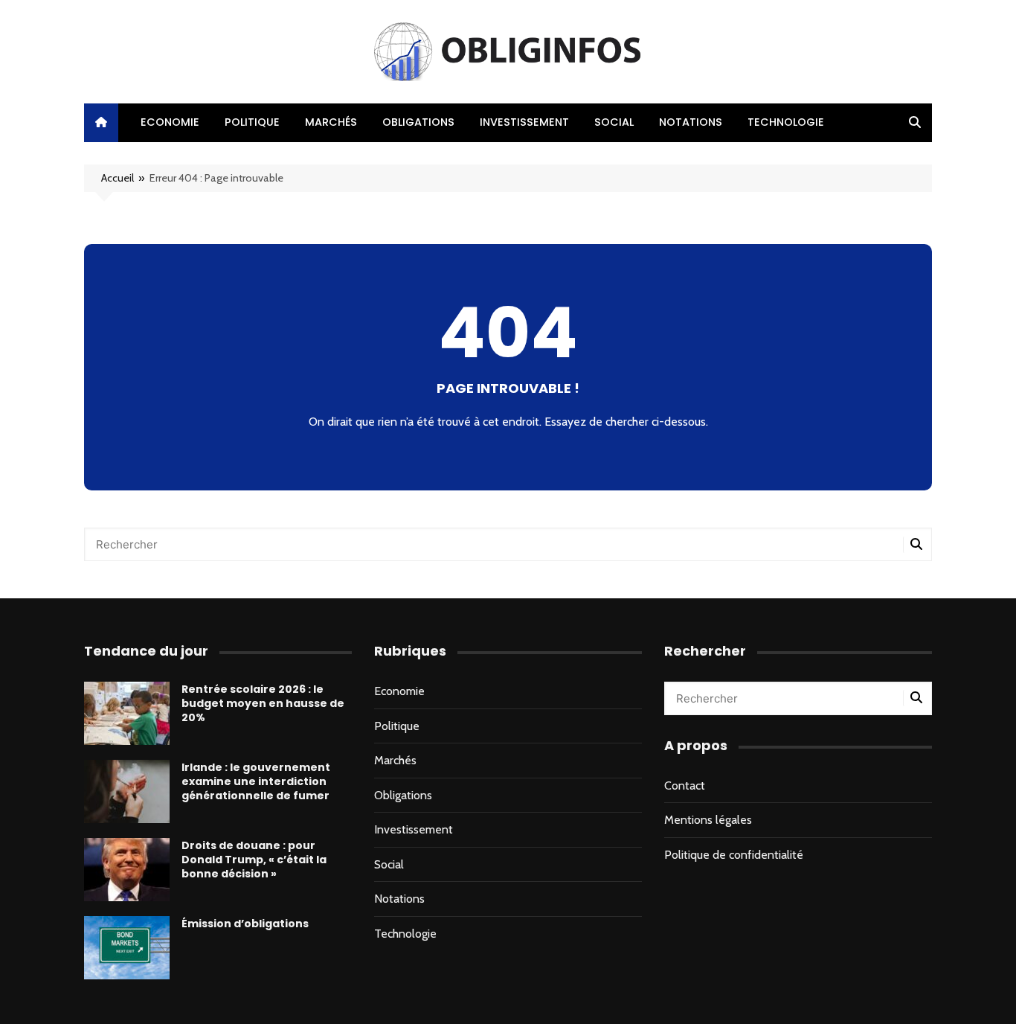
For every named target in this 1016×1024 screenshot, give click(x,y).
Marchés (331, 122)
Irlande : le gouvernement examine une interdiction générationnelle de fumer (255, 781)
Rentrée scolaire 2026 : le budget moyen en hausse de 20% (262, 703)
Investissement (524, 122)
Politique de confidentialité (733, 855)
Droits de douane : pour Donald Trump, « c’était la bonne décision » (254, 859)
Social (614, 122)
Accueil (117, 178)
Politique (252, 122)
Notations (690, 122)
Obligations (418, 122)
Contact (684, 785)
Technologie (785, 122)
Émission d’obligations (245, 923)
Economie (170, 122)
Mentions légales (708, 820)
